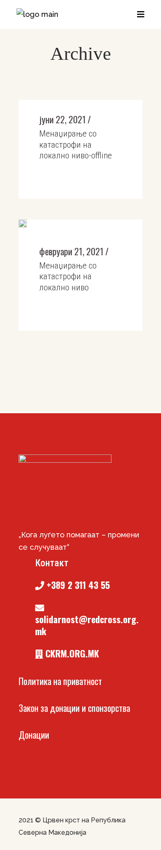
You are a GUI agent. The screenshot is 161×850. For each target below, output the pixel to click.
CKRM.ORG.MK (71, 653)
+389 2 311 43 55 (77, 584)
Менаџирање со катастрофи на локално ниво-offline (75, 144)
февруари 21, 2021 (71, 251)
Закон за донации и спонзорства (74, 708)
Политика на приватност (60, 681)
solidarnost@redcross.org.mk (87, 625)
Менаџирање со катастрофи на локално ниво (68, 276)
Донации (34, 734)
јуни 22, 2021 (62, 119)
